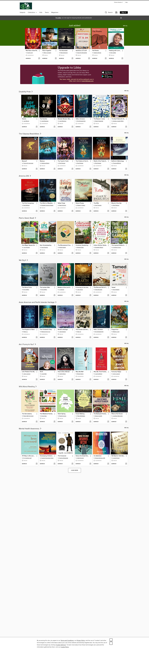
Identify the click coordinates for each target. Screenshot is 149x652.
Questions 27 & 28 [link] (81, 50)
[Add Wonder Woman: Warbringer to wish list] (72, 127)
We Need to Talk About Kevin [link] (118, 456)
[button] (118, 2)
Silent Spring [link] (61, 414)
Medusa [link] (42, 161)
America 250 (24, 176)
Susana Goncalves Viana (47, 458)
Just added (74, 25)
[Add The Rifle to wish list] (108, 211)
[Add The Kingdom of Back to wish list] (37, 337)
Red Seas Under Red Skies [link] (32, 50)
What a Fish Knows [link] (117, 414)
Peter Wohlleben (81, 416)
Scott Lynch (30, 52)
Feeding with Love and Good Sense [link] (115, 50)
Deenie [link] (24, 119)
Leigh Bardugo (44, 121)
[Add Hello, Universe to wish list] (90, 127)
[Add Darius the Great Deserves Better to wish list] (90, 464)
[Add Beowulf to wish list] (37, 169)
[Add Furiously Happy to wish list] (126, 379)
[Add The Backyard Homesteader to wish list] (108, 422)
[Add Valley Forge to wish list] (72, 211)
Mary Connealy (47, 52)
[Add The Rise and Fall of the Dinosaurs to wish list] (108, 295)
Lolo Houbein (26, 247)
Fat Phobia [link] (95, 50)
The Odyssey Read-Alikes (29, 134)
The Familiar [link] (43, 119)
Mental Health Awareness (29, 429)
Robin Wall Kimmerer (28, 416)
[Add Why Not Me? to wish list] (90, 379)
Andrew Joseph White (118, 121)
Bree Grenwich (64, 52)
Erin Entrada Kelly (81, 121)
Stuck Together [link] (46, 50)
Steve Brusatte (98, 289)
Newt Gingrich (62, 205)
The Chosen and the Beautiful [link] (83, 329)
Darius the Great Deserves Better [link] (83, 456)
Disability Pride (25, 92)
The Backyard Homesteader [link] (101, 414)
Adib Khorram (80, 458)
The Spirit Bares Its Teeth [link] (118, 119)
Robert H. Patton (81, 205)
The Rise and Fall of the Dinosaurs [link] (101, 287)
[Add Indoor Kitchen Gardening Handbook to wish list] (108, 253)
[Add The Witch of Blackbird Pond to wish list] (54, 211)
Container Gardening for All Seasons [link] (83, 245)
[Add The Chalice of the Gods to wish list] (90, 169)
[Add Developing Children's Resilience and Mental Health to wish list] (54, 464)
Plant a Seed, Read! (27, 218)
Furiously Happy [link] (116, 372)
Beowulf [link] (24, 161)
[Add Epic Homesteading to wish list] (54, 253)
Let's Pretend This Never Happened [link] (29, 372)
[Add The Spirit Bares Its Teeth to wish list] (126, 127)
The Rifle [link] (96, 203)
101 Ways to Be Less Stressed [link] (29, 456)
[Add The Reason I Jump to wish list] (108, 127)
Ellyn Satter (113, 52)
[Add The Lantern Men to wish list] (54, 295)
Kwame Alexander (63, 458)
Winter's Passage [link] (63, 329)
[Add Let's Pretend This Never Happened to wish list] (37, 379)
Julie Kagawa (62, 331)
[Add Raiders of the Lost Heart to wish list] (72, 295)
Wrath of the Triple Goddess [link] (101, 161)
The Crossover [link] (62, 456)
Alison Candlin (98, 416)
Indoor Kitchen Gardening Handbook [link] (101, 245)
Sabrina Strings (97, 52)
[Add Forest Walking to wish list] (90, 422)
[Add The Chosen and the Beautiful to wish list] (90, 337)
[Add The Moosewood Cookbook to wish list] (72, 253)
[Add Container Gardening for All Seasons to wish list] (90, 253)
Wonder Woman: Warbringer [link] (65, 119)
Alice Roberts (116, 289)
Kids (40, 12)
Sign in (124, 12)
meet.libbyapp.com (87, 81)
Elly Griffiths (26, 289)
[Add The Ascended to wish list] (72, 58)
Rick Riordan (62, 163)
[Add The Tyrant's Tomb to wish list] (72, 169)
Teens (47, 12)
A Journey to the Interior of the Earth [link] (83, 287)
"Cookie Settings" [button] (61, 645)
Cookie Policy (65, 647)
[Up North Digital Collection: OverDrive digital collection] (25, 6)
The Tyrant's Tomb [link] (63, 161)
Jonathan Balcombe (118, 416)
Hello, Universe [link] (80, 119)
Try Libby (58, 18)
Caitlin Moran (62, 374)
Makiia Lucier (116, 331)
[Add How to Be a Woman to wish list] (72, 379)
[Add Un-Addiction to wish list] (108, 464)
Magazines (54, 12)
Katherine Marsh (45, 163)
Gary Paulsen (98, 205)
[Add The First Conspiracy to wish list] (37, 211)
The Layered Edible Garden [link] (118, 245)
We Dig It (22, 260)
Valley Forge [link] (61, 203)
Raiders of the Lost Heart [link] (65, 287)
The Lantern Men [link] (45, 287)
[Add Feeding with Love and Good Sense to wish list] (122, 58)
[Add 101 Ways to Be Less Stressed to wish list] (37, 464)
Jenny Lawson (26, 374)
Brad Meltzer (26, 205)
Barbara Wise (80, 247)
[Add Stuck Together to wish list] (56, 58)
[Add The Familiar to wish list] (54, 127)
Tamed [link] (113, 287)
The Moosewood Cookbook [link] (65, 245)
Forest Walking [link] (80, 414)
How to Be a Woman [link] (64, 372)
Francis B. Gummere (28, 163)
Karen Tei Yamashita (82, 52)
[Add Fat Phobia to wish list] (106, 58)
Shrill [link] (41, 372)
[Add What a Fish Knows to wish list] (126, 422)
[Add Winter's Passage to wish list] (72, 337)
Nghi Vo (79, 331)
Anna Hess (44, 416)
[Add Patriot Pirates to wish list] (90, 211)
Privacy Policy (81, 640)
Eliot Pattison (116, 205)
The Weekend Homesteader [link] (47, 414)
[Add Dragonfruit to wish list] (126, 337)
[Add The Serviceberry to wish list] (37, 422)
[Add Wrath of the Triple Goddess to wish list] (108, 169)
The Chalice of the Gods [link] (83, 161)
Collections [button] (32, 12)
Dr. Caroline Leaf (27, 458)
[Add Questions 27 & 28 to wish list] (89, 58)
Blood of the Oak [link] (116, 203)
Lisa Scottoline (98, 374)
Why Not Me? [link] (80, 372)
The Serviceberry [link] (27, 414)
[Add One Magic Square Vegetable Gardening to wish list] (37, 253)
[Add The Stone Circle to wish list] (37, 295)
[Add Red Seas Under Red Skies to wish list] (39, 58)
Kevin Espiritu (44, 247)
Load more (74, 470)
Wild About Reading (27, 387)
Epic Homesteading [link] (45, 245)
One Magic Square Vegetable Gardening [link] (29, 245)
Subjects (22, 12)
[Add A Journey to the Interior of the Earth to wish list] (90, 295)
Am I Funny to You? (26, 344)
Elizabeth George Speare (47, 205)
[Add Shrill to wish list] (54, 379)
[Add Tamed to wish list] (126, 295)
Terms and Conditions (67, 640)
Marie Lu (25, 331)
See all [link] (125, 26)
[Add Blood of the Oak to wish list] (126, 211)
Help (126, 2)
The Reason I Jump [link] (99, 119)
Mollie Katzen (62, 247)
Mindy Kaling (80, 374)
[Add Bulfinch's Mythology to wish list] (126, 169)
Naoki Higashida (99, 121)
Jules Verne (80, 289)
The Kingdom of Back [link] (28, 329)
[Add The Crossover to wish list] (72, 464)
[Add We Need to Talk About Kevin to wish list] (126, 464)
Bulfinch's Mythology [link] (117, 161)
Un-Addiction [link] (97, 456)
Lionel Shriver (116, 458)
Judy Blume (26, 121)
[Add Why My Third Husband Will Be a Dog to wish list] (108, 379)
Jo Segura (61, 289)
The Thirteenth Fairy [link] (46, 329)
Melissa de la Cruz (45, 331)
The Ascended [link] (63, 50)
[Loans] (116, 12)
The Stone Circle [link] (27, 287)
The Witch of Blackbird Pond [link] (47, 203)
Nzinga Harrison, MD (100, 458)
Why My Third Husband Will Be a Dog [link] (101, 372)
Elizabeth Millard (99, 247)
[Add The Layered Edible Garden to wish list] (126, 253)
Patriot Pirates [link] (80, 203)
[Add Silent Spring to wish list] (72, 422)
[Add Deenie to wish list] (37, 127)
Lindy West (44, 374)
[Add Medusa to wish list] (54, 169)
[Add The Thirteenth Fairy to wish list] (54, 337)
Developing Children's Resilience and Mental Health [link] (47, 456)
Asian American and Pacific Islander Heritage (37, 302)
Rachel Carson (62, 416)
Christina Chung (117, 247)
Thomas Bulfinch (117, 163)
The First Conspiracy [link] (28, 203)
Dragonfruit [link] (114, 329)
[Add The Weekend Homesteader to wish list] (54, 422)
